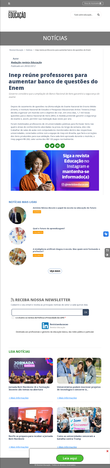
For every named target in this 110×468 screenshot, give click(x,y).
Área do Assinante (92, 3)
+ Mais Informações (18, 397)
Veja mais (55, 271)
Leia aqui (70, 458)
